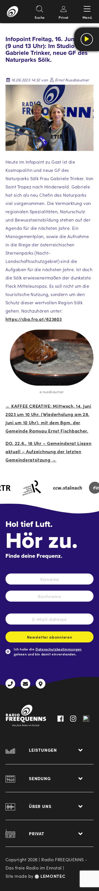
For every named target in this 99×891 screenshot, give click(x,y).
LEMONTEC (52, 876)
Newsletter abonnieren (49, 637)
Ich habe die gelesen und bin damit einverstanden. (48, 651)
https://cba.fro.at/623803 (34, 319)
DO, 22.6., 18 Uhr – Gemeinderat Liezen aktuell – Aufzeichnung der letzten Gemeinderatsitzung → (49, 451)
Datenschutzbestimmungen (58, 649)
